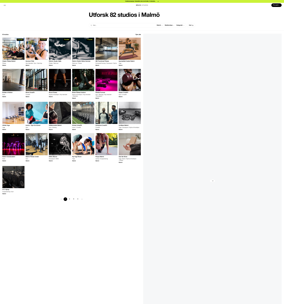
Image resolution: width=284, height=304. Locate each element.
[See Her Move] (130, 149)
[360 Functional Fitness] (106, 53)
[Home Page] (142, 5)
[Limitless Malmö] (130, 117)
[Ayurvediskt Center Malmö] (130, 53)
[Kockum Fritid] (37, 53)
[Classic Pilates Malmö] (13, 53)
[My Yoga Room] (83, 149)
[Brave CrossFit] (37, 85)
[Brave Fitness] (60, 85)
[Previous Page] (61, 200)
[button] (4, 5)
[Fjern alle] (138, 36)
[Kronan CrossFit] (83, 117)
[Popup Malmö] (106, 149)
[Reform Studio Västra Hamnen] (83, 53)
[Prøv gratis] (276, 5)
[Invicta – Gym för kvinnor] (37, 117)
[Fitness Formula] (106, 85)
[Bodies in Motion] (13, 85)
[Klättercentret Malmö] (60, 117)
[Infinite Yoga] (13, 117)
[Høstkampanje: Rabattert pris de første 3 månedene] (142, 1)
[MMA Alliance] (60, 149)
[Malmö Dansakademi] (13, 149)
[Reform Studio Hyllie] (60, 53)
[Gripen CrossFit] (130, 85)
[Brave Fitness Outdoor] (83, 85)
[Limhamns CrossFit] (106, 117)
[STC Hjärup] (13, 181)
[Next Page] (82, 200)
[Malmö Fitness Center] (37, 149)
